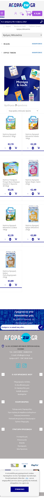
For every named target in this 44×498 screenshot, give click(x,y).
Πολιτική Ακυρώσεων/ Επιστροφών (22, 418)
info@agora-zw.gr (23, 355)
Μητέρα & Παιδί (20, 26)
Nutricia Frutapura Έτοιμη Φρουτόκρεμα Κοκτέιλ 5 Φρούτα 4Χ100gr (11, 183)
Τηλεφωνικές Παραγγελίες (22, 409)
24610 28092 (18, 352)
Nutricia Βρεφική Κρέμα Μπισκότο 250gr (32, 228)
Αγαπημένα (22, 394)
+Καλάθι (16, 148)
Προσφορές (22, 446)
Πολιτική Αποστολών (22, 415)
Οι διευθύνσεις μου (22, 385)
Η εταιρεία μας (22, 437)
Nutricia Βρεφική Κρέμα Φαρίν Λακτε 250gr (32, 182)
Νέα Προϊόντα (22, 449)
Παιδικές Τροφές (35, 26)
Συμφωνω (19, 489)
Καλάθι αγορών (28, 13)
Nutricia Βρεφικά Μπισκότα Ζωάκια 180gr (10, 228)
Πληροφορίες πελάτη (22, 382)
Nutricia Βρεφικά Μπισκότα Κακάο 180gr (32, 136)
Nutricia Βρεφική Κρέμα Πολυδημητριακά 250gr (9, 274)
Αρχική (8, 26)
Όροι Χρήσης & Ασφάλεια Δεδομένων (22, 412)
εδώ (27, 478)
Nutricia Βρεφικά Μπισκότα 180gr (9, 135)
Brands (22, 443)
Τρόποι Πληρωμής (22, 421)
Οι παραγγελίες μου (22, 388)
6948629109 (27, 352)
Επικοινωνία (22, 440)
